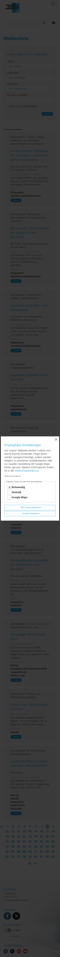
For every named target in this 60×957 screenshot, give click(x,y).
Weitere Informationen (12, 476)
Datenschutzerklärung (26, 471)
